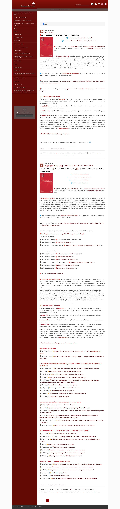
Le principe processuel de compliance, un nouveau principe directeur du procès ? (69, 408)
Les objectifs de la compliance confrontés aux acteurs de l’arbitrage (67, 450)
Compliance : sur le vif (20, 17)
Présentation (17, 34)
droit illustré (18, 84)
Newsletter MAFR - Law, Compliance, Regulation (24, 24)
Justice (42, 148)
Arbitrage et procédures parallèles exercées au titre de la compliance (67, 453)
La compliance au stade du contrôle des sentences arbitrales (65, 456)
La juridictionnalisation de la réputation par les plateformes (67, 374)
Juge (100, 153)
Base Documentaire (19, 87)
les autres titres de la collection (54, 273)
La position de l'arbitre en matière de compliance (61, 444)
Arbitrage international (64, 153)
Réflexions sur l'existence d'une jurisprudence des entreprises (65, 371)
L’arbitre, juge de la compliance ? (65, 447)
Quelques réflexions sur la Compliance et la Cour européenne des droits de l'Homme (74, 478)
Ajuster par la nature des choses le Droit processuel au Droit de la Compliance (74, 425)
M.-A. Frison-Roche (73, 46)
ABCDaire (16, 81)
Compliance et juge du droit (58, 473)
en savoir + (43, 153)
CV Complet (17, 40)
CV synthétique (18, 37)
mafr (32, 3)
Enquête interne (45, 492)
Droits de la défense (89, 489)
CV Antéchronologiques (21, 47)
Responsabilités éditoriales (22, 53)
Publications (17, 50)
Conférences (17, 61)
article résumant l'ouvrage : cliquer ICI (59, 134)
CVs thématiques (18, 44)
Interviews (17, 70)
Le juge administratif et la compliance (59, 475)
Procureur (69, 155)
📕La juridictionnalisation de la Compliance (59, 35)
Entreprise (93, 153)
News (15, 28)
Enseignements (18, 67)
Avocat (51, 489)
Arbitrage (52, 153)
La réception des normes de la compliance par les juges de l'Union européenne (73, 467)
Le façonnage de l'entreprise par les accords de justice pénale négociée (67, 393)
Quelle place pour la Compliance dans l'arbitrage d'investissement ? (78, 436)
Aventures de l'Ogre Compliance (23, 20)
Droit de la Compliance (81, 153)
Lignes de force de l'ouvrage (61, 351)
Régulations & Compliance (94, 48)
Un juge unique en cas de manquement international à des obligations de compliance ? (71, 470)
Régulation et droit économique (56, 148)
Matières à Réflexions (20, 78)
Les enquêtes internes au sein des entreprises (62, 390)
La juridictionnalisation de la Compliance (52, 155)
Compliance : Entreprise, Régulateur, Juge (81, 262)
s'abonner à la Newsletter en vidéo (80, 180)
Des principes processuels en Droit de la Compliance (62, 405)
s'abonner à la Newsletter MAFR (80, 41)
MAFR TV (16, 31)
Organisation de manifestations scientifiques (23, 57)
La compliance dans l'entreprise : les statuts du (63, 385)
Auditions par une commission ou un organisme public (24, 74)
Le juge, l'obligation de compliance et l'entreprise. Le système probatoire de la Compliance (78, 464)
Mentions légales (38, 506)
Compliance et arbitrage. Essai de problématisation (63, 433)
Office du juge (88, 492)
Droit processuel (76, 489)
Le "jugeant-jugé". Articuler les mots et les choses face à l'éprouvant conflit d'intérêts (76, 368)
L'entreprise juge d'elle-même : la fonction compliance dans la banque (67, 377)
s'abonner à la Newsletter (80, 177)
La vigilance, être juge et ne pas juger (59, 396)
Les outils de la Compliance (64, 256)
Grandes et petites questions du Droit (23, 13)
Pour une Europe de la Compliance (66, 259)
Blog (15, 64)
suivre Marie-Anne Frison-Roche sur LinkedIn (80, 38)
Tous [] (45, 24)
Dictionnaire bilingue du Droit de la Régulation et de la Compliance (24, 91)
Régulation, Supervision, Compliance (66, 265)
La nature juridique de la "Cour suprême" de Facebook (64, 388)
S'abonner (24, 115)
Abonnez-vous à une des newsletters (60, 10)
